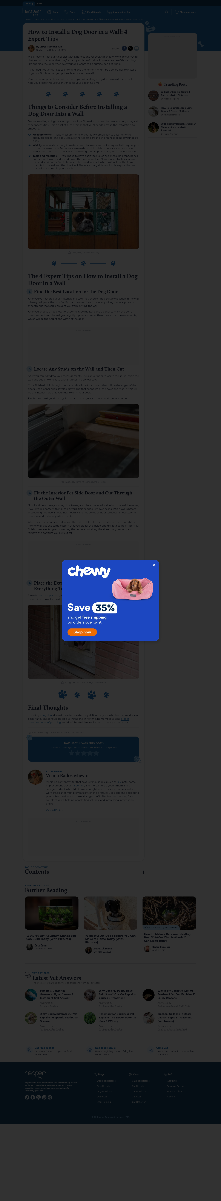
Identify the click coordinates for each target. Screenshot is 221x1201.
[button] (154, 564)
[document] (110, 600)
